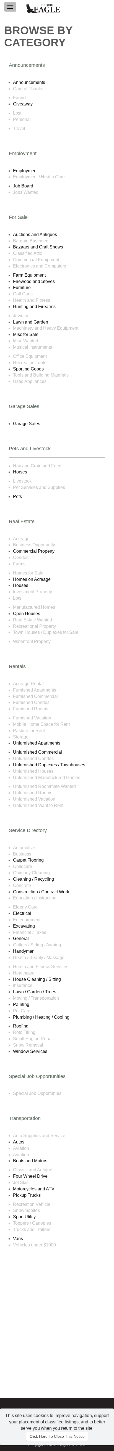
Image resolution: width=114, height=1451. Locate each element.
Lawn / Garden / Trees (34, 991)
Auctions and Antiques (35, 234)
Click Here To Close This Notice (57, 1436)
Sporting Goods (28, 369)
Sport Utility (24, 1216)
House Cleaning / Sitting (37, 979)
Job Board (23, 186)
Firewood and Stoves (34, 281)
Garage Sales (26, 423)
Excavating (24, 926)
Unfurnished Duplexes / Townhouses (49, 764)
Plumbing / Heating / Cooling (41, 1017)
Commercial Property (34, 551)
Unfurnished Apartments (36, 743)
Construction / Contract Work (41, 891)
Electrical (22, 913)
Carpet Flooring (28, 860)
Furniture (22, 287)
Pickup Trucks (27, 1195)
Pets (17, 496)
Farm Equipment (29, 275)
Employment (25, 170)
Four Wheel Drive (30, 1176)
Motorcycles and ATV (34, 1189)
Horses (20, 472)
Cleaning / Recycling (33, 879)
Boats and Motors (30, 1160)
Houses (20, 585)
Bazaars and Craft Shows (38, 247)
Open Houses (26, 613)
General (21, 938)
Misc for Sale (25, 334)
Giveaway (23, 104)
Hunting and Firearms (34, 306)
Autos (18, 1142)
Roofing (20, 1026)
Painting (21, 1004)
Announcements (29, 82)
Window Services (30, 1051)
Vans (18, 1238)
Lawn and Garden (30, 322)
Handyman (24, 951)
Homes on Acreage (32, 579)
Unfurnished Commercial (37, 752)
